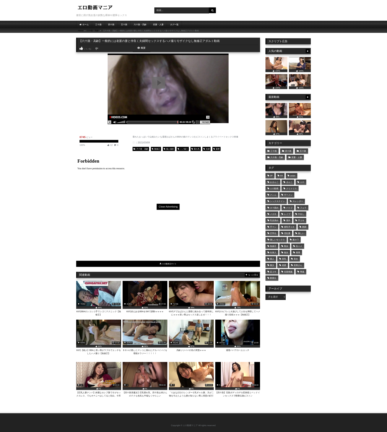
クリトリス (291, 188)
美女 (296, 259)
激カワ (296, 239)
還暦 (218, 149)
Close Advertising (168, 206)
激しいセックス (277, 239)
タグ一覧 (174, 24)
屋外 (288, 220)
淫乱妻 (287, 233)
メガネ (273, 214)
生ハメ (299, 246)
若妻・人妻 (158, 24)
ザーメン (288, 195)
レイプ (287, 214)
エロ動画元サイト (169, 264)
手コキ (301, 220)
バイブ (289, 207)
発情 (298, 252)
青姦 (302, 271)
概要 (143, 48)
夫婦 (208, 149)
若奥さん (298, 265)
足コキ (273, 271)
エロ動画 (274, 188)
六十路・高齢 (140, 24)
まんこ (289, 182)
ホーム (85, 24)
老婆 (284, 265)
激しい (301, 233)
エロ (302, 182)
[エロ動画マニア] (95, 7)
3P (271, 175)
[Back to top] (377, 423)
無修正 (157, 149)
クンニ (273, 195)
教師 (304, 227)
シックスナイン (277, 201)
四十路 (111, 24)
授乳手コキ (289, 227)
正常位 (273, 233)
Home (80, 30)
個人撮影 (170, 149)
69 (281, 175)
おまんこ (274, 182)
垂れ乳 (197, 149)
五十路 (124, 24)
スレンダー (298, 201)
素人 (272, 259)
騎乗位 (273, 278)
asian (292, 175)
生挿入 (273, 252)
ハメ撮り (184, 149)
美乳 (284, 259)
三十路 (98, 24)
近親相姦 (288, 271)
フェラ (303, 207)
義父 (272, 265)
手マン (273, 227)
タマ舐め (274, 207)
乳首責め (274, 220)
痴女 (286, 252)
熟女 (286, 246)
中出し (301, 214)
